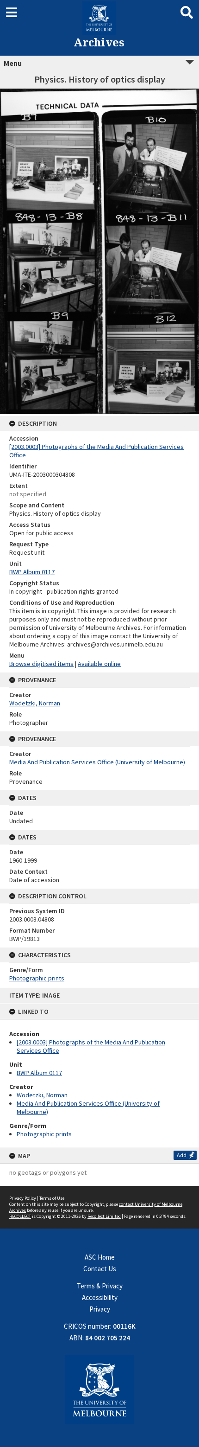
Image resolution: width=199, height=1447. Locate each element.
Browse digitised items (41, 663)
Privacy (99, 1309)
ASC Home (100, 1257)
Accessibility (100, 1297)
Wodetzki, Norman (42, 1095)
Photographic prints (44, 1134)
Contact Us (99, 1268)
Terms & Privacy (100, 1285)
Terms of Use (51, 1198)
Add (182, 1155)
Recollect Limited (104, 1216)
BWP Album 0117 (39, 1073)
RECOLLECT (20, 1216)
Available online (99, 663)
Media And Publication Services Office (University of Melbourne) (97, 762)
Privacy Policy (22, 1198)
